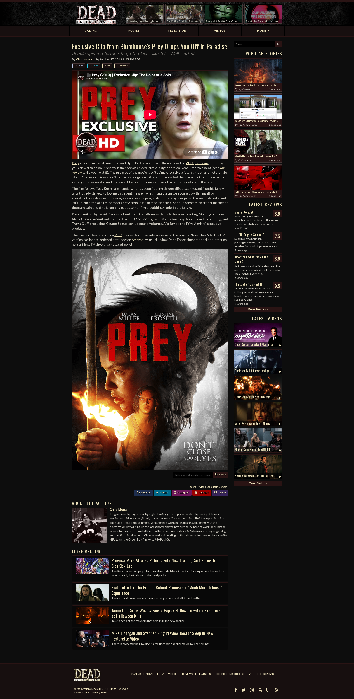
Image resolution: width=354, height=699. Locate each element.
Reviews (187, 674)
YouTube (203, 493)
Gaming (136, 674)
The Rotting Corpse (248, 125)
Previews (122, 65)
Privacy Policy (100, 692)
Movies (94, 65)
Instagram (182, 493)
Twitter (163, 493)
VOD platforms (197, 163)
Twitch (221, 493)
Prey (107, 65)
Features (204, 674)
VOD (118, 235)
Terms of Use (82, 692)
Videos (79, 65)
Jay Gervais (244, 89)
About (253, 674)
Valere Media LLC (93, 688)
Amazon (137, 240)
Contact (269, 674)
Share (222, 475)
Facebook (144, 493)
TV (161, 674)
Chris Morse (84, 59)
